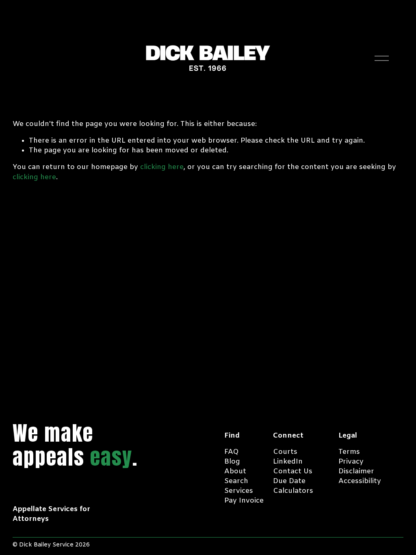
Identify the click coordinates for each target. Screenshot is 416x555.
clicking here (162, 167)
